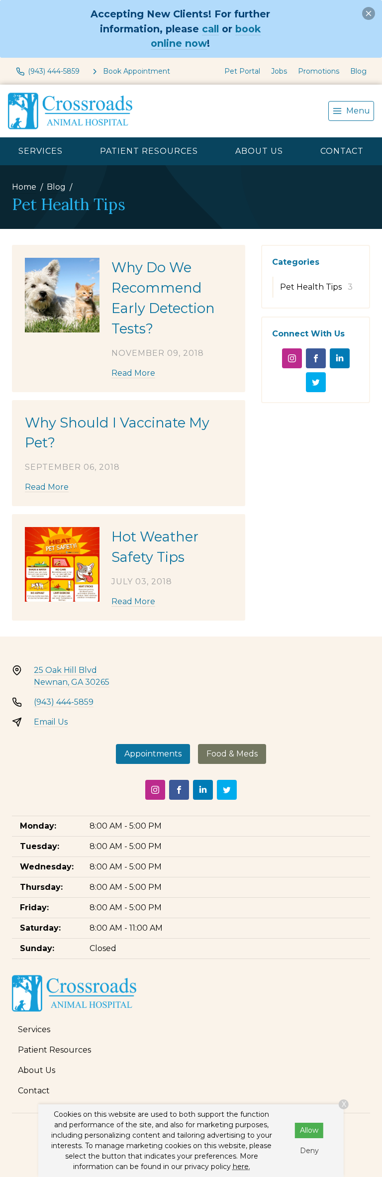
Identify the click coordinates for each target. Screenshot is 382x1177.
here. (241, 1166)
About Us (259, 151)
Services (40, 151)
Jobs (279, 71)
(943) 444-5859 (64, 702)
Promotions (318, 71)
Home (24, 187)
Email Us (51, 722)
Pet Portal (242, 71)
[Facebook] (316, 358)
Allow (309, 1130)
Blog (358, 71)
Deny (309, 1150)
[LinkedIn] (340, 358)
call (210, 29)
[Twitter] (316, 382)
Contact (342, 151)
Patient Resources (149, 151)
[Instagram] (292, 358)
